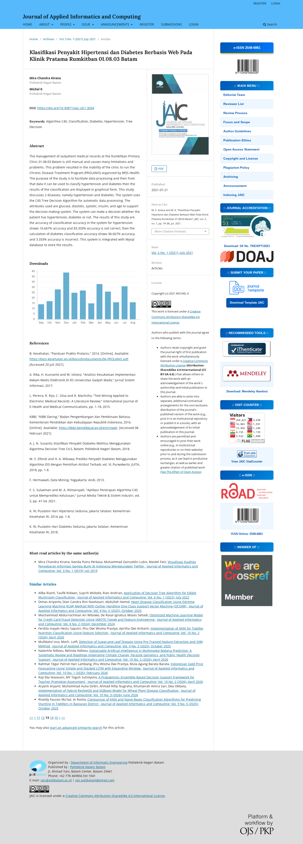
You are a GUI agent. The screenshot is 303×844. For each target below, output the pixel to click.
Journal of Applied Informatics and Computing (82, 16)
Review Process (235, 113)
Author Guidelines (237, 131)
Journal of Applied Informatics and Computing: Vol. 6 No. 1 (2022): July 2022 (133, 597)
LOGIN (194, 24)
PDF (161, 169)
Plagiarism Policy (236, 167)
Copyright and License (240, 158)
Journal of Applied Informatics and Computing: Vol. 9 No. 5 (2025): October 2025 (120, 608)
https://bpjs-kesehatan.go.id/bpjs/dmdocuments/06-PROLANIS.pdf (79, 359)
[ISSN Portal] (246, 497)
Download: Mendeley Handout (247, 391)
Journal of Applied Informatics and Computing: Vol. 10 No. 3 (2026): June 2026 (116, 692)
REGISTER (147, 24)
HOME (27, 24)
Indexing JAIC (234, 195)
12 (43, 718)
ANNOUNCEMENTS (115, 24)
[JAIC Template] (247, 293)
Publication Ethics (237, 140)
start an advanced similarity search (76, 727)
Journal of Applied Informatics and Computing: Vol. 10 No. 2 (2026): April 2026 (110, 659)
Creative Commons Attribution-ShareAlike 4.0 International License (176, 316)
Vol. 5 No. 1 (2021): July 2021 (77, 39)
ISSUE (86, 24)
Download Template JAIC (247, 302)
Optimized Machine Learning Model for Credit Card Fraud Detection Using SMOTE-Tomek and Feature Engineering (120, 617)
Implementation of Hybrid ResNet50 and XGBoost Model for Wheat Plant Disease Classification (108, 690)
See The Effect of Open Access (180, 472)
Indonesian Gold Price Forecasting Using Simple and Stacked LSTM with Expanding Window (120, 666)
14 (51, 718)
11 (38, 718)
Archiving (230, 176)
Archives (48, 39)
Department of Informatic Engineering (99, 762)
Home (34, 39)
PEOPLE (66, 24)
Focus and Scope (236, 122)
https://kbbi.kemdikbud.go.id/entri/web (88, 428)
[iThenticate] (247, 356)
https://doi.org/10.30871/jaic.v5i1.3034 (65, 108)
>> (63, 718)
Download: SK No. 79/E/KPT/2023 (247, 246)
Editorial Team (234, 95)
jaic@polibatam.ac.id (56, 780)
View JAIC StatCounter (246, 461)
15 (56, 718)
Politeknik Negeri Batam (88, 767)
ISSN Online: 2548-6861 (247, 534)
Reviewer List (233, 104)
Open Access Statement (241, 149)
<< (31, 718)
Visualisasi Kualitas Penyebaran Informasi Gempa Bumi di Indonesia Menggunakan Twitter (117, 564)
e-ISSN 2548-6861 (247, 47)
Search (271, 24)
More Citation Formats (170, 231)
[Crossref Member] (246, 605)
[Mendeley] (247, 381)
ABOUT (45, 24)
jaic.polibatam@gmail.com (94, 780)
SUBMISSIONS (171, 24)
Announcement (235, 186)
